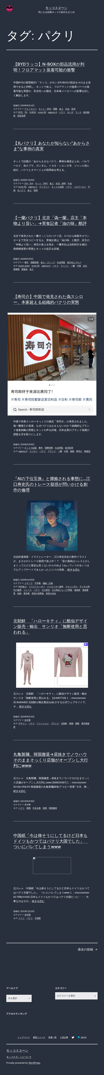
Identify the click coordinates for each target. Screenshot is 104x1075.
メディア (28, 583)
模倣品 (24, 269)
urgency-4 (52, 112)
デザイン (22, 723)
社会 (67, 109)
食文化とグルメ (74, 262)
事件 (26, 262)
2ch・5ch (28, 183)
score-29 (22, 187)
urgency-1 (32, 187)
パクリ (62, 112)
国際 (55, 109)
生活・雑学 (61, 183)
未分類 (27, 720)
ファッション (43, 723)
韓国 (36, 190)
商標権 (16, 269)
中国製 (38, 918)
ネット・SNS (45, 109)
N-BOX (33, 112)
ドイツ (21, 918)
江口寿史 (46, 590)
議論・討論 (48, 583)
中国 (79, 266)
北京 (85, 266)
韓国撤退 (53, 808)
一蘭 (73, 266)
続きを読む (73, 569)
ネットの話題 (57, 187)
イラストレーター (37, 587)
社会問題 (61, 262)
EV (26, 112)
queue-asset (24, 266)
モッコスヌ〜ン (56, 8)
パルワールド (80, 187)
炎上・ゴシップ (48, 262)
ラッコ (78, 112)
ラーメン (65, 266)
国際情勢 (35, 262)
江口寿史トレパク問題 (62, 590)
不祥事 (38, 583)
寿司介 (79, 451)
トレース (27, 590)
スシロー (33, 451)
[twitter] (73, 1037)
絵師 (19, 593)
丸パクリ (21, 190)
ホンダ (70, 112)
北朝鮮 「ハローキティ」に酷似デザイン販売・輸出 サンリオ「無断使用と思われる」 (50, 626)
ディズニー (44, 187)
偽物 (72, 451)
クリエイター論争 (55, 587)
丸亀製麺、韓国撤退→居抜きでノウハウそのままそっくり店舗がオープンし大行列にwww (50, 760)
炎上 (61, 109)
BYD (20, 112)
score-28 (42, 112)
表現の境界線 (38, 593)
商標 (71, 723)
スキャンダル (71, 587)
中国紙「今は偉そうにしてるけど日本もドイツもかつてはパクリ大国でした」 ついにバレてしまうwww (50, 841)
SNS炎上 (22, 587)
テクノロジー (30, 109)
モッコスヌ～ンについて (18, 1057)
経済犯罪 (69, 448)
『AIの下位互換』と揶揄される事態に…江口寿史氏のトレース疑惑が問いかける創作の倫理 (51, 484)
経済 (73, 109)
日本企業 (37, 808)
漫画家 (77, 590)
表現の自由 (51, 593)
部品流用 (21, 116)
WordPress (34, 1063)
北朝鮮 (64, 723)
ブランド (52, 451)
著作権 (26, 593)
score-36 (35, 266)
